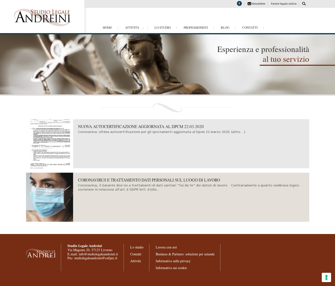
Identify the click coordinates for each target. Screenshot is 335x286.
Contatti (250, 27)
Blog (225, 27)
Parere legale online (283, 4)
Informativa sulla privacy (173, 261)
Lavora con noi (166, 247)
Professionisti (196, 27)
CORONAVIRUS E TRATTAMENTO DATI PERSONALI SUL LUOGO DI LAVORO (149, 180)
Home (107, 27)
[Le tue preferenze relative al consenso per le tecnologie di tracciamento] (326, 277)
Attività (132, 27)
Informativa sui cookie (171, 267)
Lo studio (163, 27)
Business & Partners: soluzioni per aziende (185, 254)
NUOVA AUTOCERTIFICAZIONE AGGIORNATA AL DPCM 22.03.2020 (141, 126)
